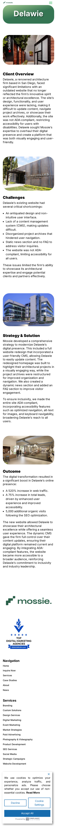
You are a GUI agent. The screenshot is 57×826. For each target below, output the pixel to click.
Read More (33, 792)
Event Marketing (11, 725)
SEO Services (10, 749)
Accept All (27, 813)
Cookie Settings (39, 802)
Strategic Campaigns (14, 758)
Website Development (14, 763)
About (6, 685)
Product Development (14, 744)
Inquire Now (9, 670)
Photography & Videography (18, 739)
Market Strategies (12, 729)
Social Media (10, 754)
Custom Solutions (12, 710)
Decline (15, 802)
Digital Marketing (12, 720)
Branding (7, 705)
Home (6, 665)
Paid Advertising (12, 734)
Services (7, 675)
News (6, 690)
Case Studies (10, 680)
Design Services (11, 715)
